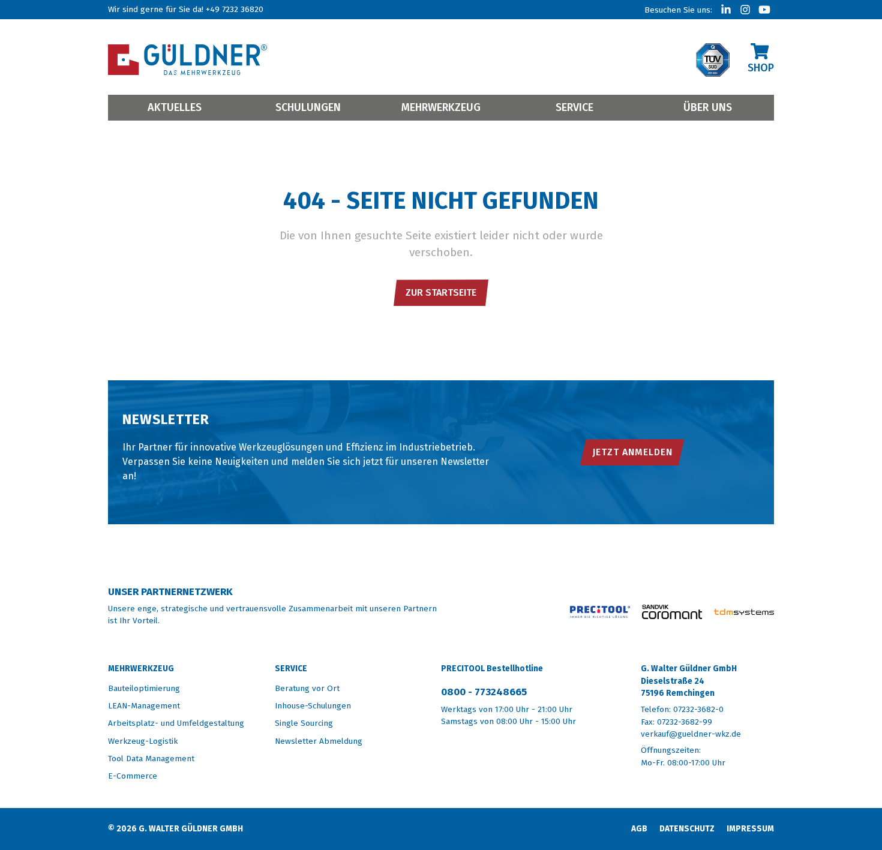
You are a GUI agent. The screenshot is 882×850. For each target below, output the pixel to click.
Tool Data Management (151, 758)
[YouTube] (764, 9)
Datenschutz (687, 829)
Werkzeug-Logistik (143, 741)
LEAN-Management (144, 706)
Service (574, 107)
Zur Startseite (441, 292)
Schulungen (308, 107)
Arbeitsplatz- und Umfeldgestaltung (176, 723)
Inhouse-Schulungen (313, 706)
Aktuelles (175, 107)
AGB (639, 829)
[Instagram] (745, 9)
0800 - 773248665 (484, 692)
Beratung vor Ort (307, 688)
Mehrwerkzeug (441, 107)
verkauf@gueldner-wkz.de (691, 734)
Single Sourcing (304, 723)
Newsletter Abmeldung (318, 741)
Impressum (750, 829)
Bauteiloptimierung (144, 688)
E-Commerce (132, 776)
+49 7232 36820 (234, 9)
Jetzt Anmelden (632, 452)
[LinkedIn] (726, 9)
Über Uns (707, 107)
